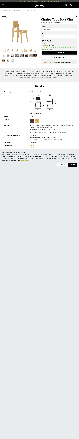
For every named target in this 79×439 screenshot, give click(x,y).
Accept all (73, 165)
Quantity (44, 33)
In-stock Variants (59, 57)
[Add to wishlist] (76, 16)
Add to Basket (59, 53)
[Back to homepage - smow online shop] (39, 5)
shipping (46, 45)
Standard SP (33, 147)
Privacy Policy (25, 160)
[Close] (77, 1)
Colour (43, 26)
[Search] (66, 5)
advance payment (49, 62)
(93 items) (31, 10)
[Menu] (3, 5)
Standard (32, 145)
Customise (62, 165)
